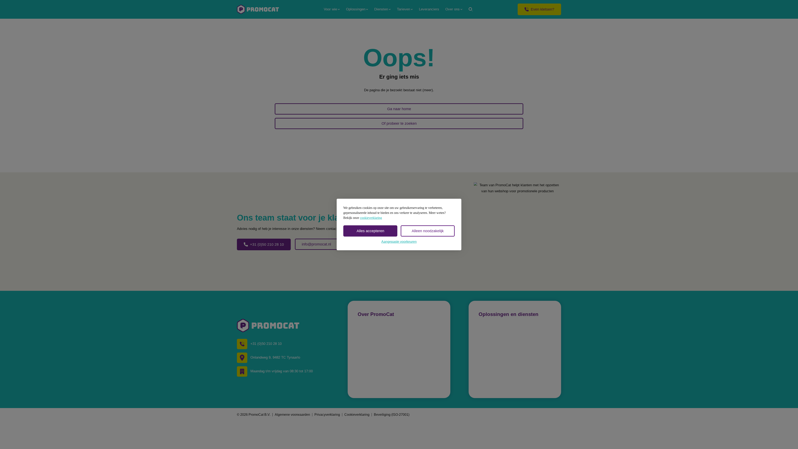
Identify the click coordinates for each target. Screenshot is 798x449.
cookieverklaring (371, 218)
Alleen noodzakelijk (428, 231)
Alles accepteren (370, 231)
